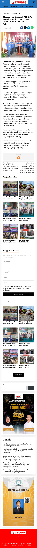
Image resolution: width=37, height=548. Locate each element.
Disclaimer (4, 545)
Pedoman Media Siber (17, 545)
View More (18, 375)
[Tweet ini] (25, 27)
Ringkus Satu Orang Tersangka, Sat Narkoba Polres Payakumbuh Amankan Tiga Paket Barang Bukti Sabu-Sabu (17, 464)
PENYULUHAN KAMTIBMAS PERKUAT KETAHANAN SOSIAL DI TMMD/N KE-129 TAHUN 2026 (26, 241)
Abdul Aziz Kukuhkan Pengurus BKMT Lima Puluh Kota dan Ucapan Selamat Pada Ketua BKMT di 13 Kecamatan (10, 219)
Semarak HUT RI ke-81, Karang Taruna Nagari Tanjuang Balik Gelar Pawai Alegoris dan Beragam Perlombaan (10, 241)
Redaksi (29, 545)
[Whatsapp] (32, 27)
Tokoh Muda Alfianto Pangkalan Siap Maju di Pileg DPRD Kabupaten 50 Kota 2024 (10, 166)
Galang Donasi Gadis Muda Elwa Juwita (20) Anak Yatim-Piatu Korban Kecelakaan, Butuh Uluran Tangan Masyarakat (17, 458)
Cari (4, 385)
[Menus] (3, 2)
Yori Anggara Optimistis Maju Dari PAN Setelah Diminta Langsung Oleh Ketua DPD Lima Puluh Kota (27, 167)
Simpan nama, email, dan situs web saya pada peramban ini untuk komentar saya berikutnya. (17, 288)
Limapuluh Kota (7, 28)
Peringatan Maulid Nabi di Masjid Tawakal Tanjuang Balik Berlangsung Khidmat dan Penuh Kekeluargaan (25, 219)
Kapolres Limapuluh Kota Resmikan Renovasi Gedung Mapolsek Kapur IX (9, 198)
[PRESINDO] (19, 2)
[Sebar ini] (21, 27)
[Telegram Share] (28, 27)
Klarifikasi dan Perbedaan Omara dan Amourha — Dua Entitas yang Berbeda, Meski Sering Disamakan (18, 451)
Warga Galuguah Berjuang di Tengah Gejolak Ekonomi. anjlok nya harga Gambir (25, 198)
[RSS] (18, 157)
